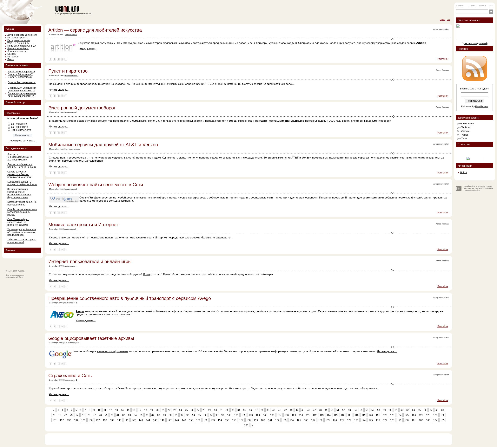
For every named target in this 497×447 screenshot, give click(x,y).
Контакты (460, 6)
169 (328, 420)
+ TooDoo (464, 127)
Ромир (147, 274)
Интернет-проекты (17, 37)
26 (192, 410)
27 (198, 410)
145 (155, 420)
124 (399, 415)
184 (435, 420)
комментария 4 (70, 266)
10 (99, 410)
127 (421, 415)
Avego (80, 311)
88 (158, 415)
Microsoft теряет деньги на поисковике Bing (21, 203)
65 (419, 410)
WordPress (479, 188)
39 (268, 410)
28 (203, 410)
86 (147, 415)
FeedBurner (481, 106)
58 (378, 410)
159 (256, 420)
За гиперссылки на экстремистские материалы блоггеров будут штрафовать (19, 193)
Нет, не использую (21, 130)
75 (83, 415)
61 (396, 410)
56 (367, 410)
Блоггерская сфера (18, 48)
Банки (10, 59)
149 (184, 420)
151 (198, 420)
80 (112, 415)
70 (53, 415)
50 (332, 410)
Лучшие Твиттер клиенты (22, 82)
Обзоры (11, 54)
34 (238, 410)
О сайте (472, 6)
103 (251, 415)
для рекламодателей (475, 43)
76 (88, 415)
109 (294, 415)
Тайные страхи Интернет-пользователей (21, 241)
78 (100, 415)
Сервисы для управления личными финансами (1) (22, 89)
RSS (491, 6)
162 (277, 420)
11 (105, 410)
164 (292, 420)
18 (145, 410)
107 (279, 415)
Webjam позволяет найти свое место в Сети (95, 184)
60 (390, 410)
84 (135, 415)
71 (59, 415)
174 (363, 420)
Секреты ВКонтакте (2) (20, 77)
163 (284, 420)
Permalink (442, 59)
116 (343, 415)
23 (174, 410)
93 (187, 415)
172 (349, 420)
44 (297, 410)
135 (83, 420)
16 (134, 410)
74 (77, 415)
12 (110, 410)
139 (112, 420)
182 (421, 420)
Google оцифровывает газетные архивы (91, 338)
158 (249, 420)
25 (186, 410)
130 (443, 415)
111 (308, 415)
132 (62, 420)
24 (180, 410)
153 (213, 420)
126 (414, 415)
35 (244, 410)
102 (244, 415)
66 (425, 410)
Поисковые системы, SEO (21, 45)
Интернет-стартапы (18, 40)
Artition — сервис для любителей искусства (95, 30)
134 (76, 420)
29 (209, 410)
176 (378, 420)
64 (413, 410)
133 (69, 420)
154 (220, 420)
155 (227, 420)
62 (402, 410)
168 (320, 420)
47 (314, 410)
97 (211, 415)
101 (236, 415)
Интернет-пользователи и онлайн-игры (89, 261)
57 (372, 410)
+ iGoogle (464, 131)
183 (428, 420)
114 (329, 415)
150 (191, 420)
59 (384, 410)
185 (443, 420)
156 (234, 420)
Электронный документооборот (82, 107)
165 (299, 420)
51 (337, 410)
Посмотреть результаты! (22, 140)
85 (141, 415)
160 (263, 420)
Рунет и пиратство (68, 71)
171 (342, 420)
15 (128, 410)
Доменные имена (17, 51)
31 (221, 410)
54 (355, 410)
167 (313, 420)
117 (350, 415)
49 (326, 410)
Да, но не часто (19, 127)
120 (371, 415)
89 (164, 415)
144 (148, 420)
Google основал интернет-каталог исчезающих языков (22, 212)
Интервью (12, 56)
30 (215, 410)
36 (250, 410)
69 (442, 410)
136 (91, 420)
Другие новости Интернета (22, 35)
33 (233, 410)
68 (436, 410)
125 (407, 415)
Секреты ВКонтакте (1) (20, 74)
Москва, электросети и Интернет (83, 224)
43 (291, 410)
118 (357, 415)
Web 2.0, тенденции (18, 43)
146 (162, 420)
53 (349, 410)
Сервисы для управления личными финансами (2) (22, 94)
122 (385, 415)
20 (157, 410)
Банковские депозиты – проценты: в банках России (22, 183)
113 (322, 415)
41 (279, 410)
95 (199, 415)
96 (205, 415)
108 (287, 415)
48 (320, 410)
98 (216, 415)
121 (378, 415)
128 (428, 415)
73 (71, 415)
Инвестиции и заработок (21, 71)
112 (315, 415)
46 (308, 410)
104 (258, 415)
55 (361, 410)
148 (177, 420)
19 (151, 410)
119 (364, 415)
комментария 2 (71, 35)
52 (343, 410)
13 (116, 410)
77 (94, 415)
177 (385, 420)
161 (270, 420)
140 (119, 420)
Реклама (482, 6)
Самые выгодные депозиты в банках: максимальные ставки (19, 174)
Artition (421, 42)
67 (431, 410)
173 (356, 420)
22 (169, 410)
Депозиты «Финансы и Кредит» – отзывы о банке (21, 165)
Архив (442, 20)
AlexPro (476, 190)
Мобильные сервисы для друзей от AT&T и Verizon (103, 144)
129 (435, 415)
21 (163, 410)
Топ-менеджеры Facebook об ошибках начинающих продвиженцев (21, 232)
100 (229, 415)
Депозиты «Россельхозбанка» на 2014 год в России (19, 157)
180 (407, 420)
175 (371, 420)
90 (170, 415)
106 (272, 415)
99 (222, 415)
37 (256, 410)
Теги (448, 20)
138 (105, 420)
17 (139, 410)
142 (134, 420)
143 (141, 420)
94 (193, 415)
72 (65, 415)
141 (126, 420)
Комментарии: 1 (70, 303)
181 (414, 420)
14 (122, 410)
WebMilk (21, 271)
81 (117, 415)
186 (246, 425)
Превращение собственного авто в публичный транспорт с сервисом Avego (129, 298)
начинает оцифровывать (112, 351)
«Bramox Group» (485, 186)
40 (273, 410)
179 (399, 420)
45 (303, 410)
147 (170, 420)
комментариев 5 (71, 75)
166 (306, 420)
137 (98, 420)
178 (392, 420)
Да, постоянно (19, 123)
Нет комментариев (72, 149)
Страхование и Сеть (70, 375)
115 (336, 415)
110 (301, 415)
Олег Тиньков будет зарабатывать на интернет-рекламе (18, 222)
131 (55, 420)
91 (176, 415)
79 (106, 415)
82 (123, 415)
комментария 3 (71, 112)
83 (129, 415)
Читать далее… (87, 48)
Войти (463, 172)
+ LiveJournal (466, 123)
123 (392, 415)
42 (285, 410)
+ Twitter (463, 134)
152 (205, 420)
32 (227, 410)
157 (241, 420)
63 (407, 410)
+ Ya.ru (463, 138)
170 (335, 420)
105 (265, 415)
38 (262, 410)
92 (182, 415)
